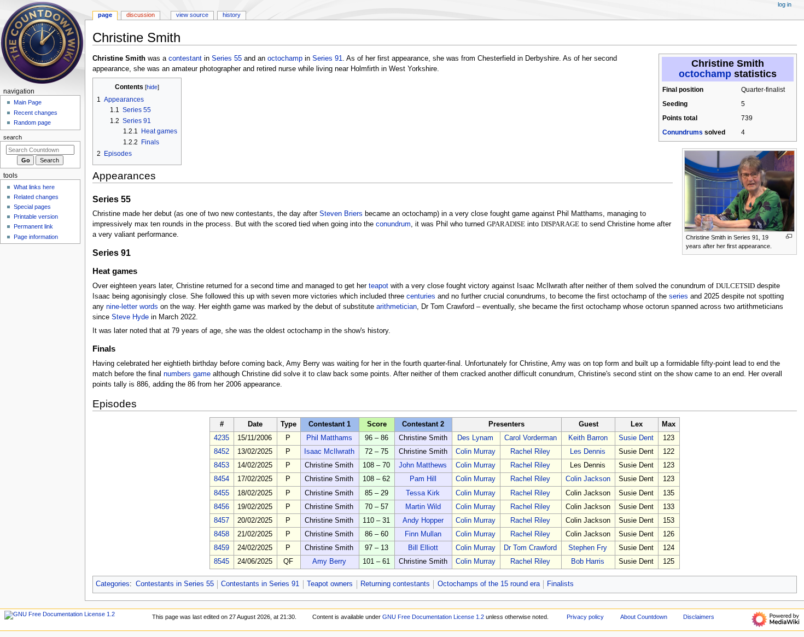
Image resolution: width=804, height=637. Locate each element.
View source (192, 14)
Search (12, 137)
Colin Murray (476, 451)
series (678, 296)
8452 (221, 451)
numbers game (187, 374)
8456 (221, 507)
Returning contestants (395, 584)
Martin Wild (423, 507)
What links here (34, 187)
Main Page (28, 102)
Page (105, 14)
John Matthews (423, 465)
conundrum (393, 224)
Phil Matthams (329, 438)
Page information (36, 236)
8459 (221, 548)
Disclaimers (698, 616)
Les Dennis (587, 451)
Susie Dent (636, 438)
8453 (221, 465)
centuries (420, 296)
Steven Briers (341, 214)
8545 (221, 561)
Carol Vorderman (530, 438)
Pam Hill (423, 479)
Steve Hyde (130, 317)
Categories (113, 584)
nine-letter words (132, 307)
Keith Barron (588, 438)
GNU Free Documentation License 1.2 (433, 616)
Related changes (36, 197)
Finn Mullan (423, 534)
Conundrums (682, 132)
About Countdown (643, 616)
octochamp (705, 73)
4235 (221, 438)
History (232, 14)
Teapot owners (330, 584)
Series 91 (327, 58)
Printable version (36, 216)
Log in (784, 4)
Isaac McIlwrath (329, 451)
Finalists (560, 584)
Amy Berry (329, 561)
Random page (32, 122)
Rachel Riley (530, 451)
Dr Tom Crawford (530, 548)
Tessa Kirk (423, 493)
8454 (221, 479)
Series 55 (227, 58)
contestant (185, 58)
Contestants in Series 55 (175, 584)
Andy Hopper (423, 520)
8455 (221, 493)
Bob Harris (587, 561)
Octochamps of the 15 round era (489, 584)
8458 (221, 534)
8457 (221, 520)
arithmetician (396, 307)
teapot (378, 286)
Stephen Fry (587, 548)
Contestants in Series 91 (260, 584)
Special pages (32, 206)
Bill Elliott (423, 548)
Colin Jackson (588, 479)
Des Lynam (475, 438)
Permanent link (33, 226)
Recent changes (35, 112)
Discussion (140, 14)
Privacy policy (585, 616)
